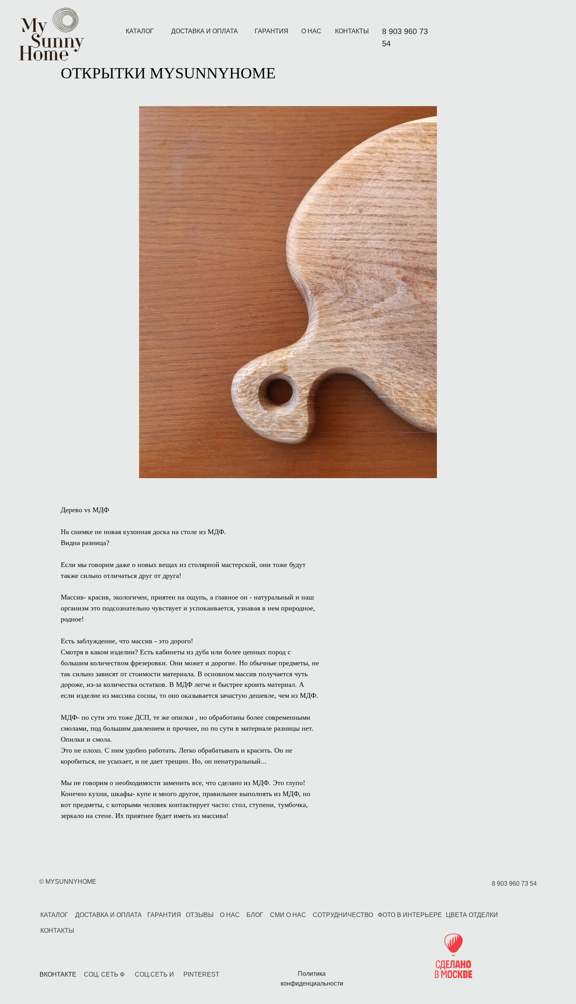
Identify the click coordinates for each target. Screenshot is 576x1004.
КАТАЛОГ (140, 31)
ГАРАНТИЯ (271, 31)
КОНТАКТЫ (352, 31)
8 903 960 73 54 (514, 883)
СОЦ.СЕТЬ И (154, 974)
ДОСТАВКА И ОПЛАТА (204, 31)
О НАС (311, 31)
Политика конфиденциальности (312, 978)
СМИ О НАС (288, 915)
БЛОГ (254, 915)
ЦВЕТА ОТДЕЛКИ (472, 915)
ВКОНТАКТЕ (58, 974)
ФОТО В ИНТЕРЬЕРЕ (410, 915)
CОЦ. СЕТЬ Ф (104, 974)
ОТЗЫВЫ (200, 915)
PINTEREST (201, 974)
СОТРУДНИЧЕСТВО (343, 915)
